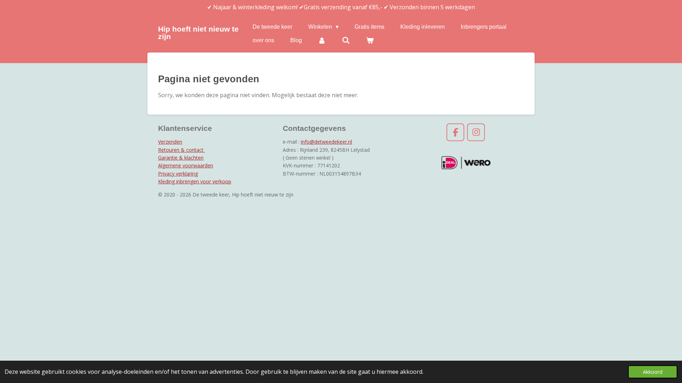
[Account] (322, 40)
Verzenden (170, 141)
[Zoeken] (346, 40)
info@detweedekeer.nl (326, 141)
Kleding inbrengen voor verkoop (194, 181)
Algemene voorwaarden (185, 165)
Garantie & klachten (181, 157)
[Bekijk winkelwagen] (370, 40)
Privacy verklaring (178, 173)
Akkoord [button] (652, 371)
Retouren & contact (181, 149)
